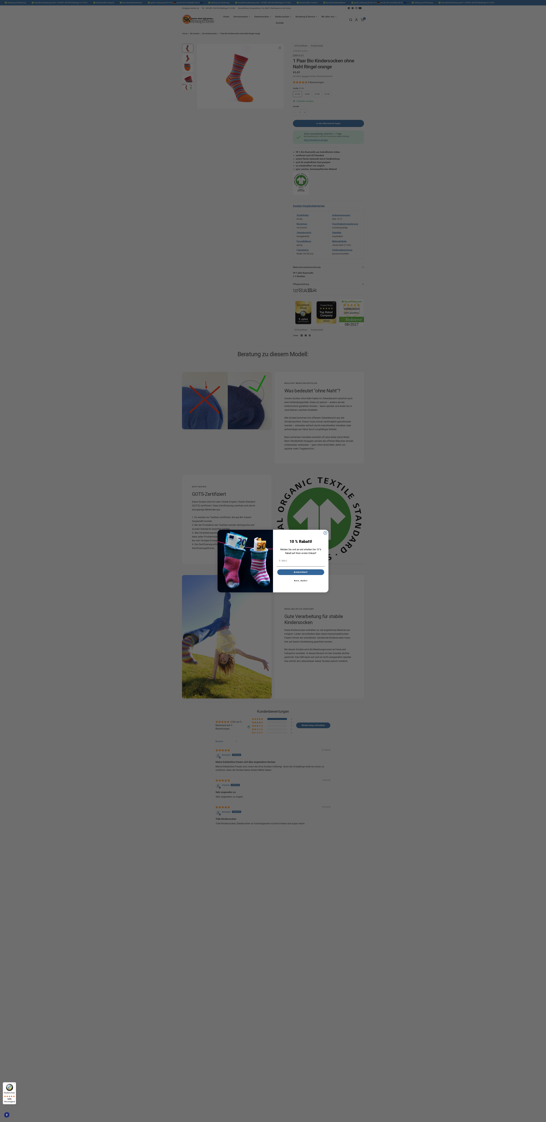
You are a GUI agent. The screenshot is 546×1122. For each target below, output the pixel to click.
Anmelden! (301, 572)
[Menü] (14, 1084)
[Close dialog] (325, 533)
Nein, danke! (301, 581)
